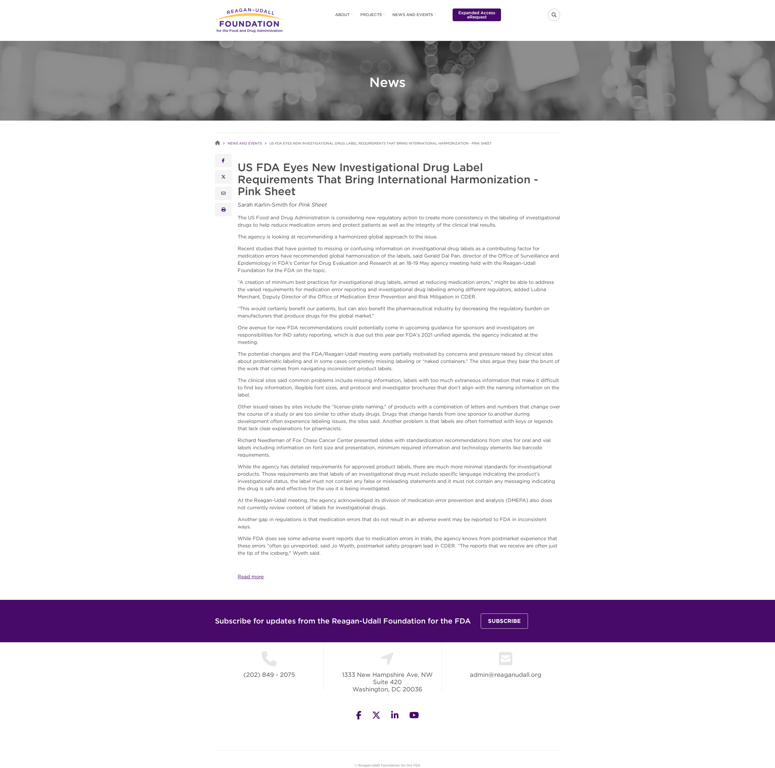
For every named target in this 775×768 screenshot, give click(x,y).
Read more (251, 577)
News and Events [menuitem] (414, 16)
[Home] (249, 20)
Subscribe (504, 620)
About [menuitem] (344, 16)
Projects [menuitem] (373, 16)
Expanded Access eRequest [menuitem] (476, 15)
